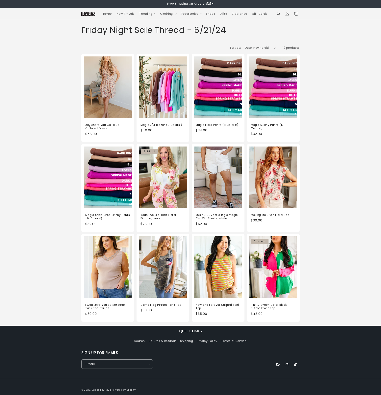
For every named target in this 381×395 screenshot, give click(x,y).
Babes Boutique (101, 389)
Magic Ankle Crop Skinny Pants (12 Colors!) (107, 216)
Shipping (186, 341)
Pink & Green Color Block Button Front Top (269, 306)
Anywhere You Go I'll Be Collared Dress (102, 126)
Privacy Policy (207, 341)
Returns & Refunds (162, 341)
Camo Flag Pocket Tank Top (161, 305)
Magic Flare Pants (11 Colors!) (217, 125)
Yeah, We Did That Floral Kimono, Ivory (158, 216)
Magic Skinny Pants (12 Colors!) (267, 126)
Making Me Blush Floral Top (270, 215)
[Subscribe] (148, 364)
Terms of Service (234, 341)
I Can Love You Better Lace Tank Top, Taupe (105, 306)
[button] (147, 14)
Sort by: (235, 48)
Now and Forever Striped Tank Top (218, 306)
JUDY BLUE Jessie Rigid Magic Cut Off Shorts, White (217, 216)
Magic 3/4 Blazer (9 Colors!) (161, 125)
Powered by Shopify (124, 389)
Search (139, 341)
